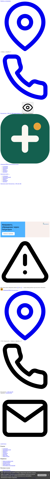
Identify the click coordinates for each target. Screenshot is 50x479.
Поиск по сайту (6, 456)
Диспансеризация (6, 462)
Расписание (5, 167)
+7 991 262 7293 (8, 393)
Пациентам (5, 168)
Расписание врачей (7, 177)
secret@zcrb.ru (3, 443)
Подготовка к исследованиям (9, 465)
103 (18, 287)
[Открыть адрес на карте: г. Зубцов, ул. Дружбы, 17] (25, 50)
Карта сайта (5, 455)
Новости (5, 169)
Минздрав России (6, 470)
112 (21, 287)
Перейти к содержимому (5, 1)
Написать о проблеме (8, 233)
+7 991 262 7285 (10, 391)
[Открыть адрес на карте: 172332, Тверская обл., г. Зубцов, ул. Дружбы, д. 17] (25, 339)
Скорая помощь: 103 (17, 113)
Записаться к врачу (4, 174)
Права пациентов (6, 464)
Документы (5, 170)
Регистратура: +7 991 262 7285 (15, 183)
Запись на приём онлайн (8, 461)
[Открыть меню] (9, 174)
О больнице (5, 166)
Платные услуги (6, 463)
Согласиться (42, 475)
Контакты (5, 171)
